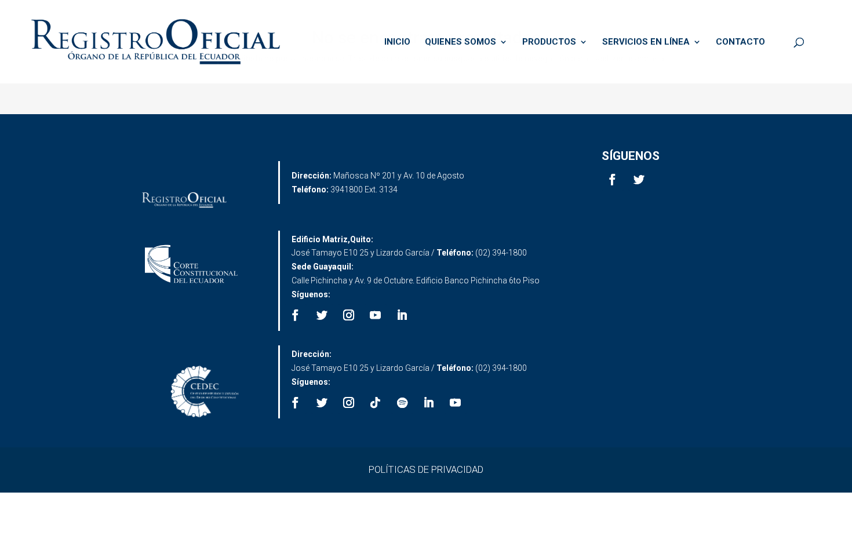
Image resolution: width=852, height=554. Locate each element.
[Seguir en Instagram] (349, 315)
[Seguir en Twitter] (639, 180)
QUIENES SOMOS (460, 42)
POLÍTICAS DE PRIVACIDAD (426, 469)
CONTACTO (740, 42)
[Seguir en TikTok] (376, 403)
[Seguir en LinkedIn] (402, 315)
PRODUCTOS (549, 42)
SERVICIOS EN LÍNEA (646, 42)
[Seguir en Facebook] (613, 180)
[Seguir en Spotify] (402, 403)
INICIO (397, 42)
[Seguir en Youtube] (376, 315)
